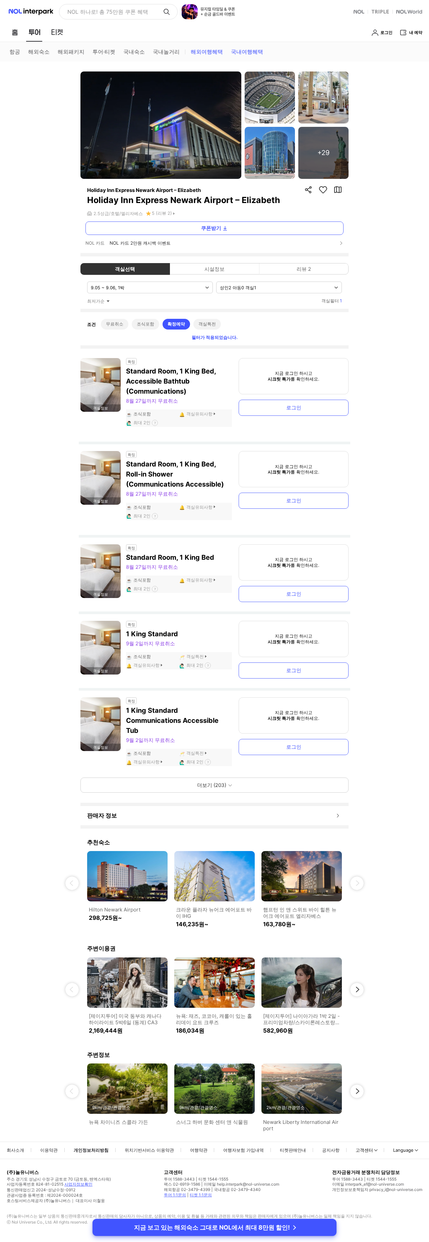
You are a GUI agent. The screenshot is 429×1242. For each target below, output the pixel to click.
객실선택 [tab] (125, 269)
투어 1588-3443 (179, 1179)
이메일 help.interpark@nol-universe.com (241, 1184)
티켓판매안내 (293, 1150)
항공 (14, 51)
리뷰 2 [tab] (304, 269)
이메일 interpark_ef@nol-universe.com (368, 1184)
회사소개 (15, 1150)
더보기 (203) (211, 785)
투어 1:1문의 (175, 1194)
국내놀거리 (166, 51)
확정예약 (176, 324)
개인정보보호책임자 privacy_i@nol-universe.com (377, 1189)
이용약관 (49, 1150)
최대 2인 (141, 422)
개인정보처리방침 (91, 1150)
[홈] (14, 32)
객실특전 (207, 324)
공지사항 (331, 1150)
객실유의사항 (199, 413)
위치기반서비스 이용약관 (149, 1150)
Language (403, 1150)
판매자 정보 (102, 815)
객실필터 (331, 300)
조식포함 (145, 324)
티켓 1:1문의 (201, 1194)
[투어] (34, 32)
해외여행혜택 (207, 51)
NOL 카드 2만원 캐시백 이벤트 (140, 243)
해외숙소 (39, 51)
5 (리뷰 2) (162, 213)
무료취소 (114, 324)
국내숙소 (134, 51)
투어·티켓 (104, 51)
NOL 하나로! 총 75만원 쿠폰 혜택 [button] (107, 11)
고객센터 (364, 1150)
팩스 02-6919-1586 (182, 1184)
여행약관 (198, 1150)
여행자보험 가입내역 (243, 1150)
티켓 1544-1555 (213, 1179)
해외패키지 (71, 51)
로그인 (293, 407)
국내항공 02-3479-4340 (237, 1189)
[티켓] (57, 32)
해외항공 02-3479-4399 (187, 1189)
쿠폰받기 (211, 228)
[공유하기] (308, 189)
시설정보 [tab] (214, 269)
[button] (72, 883)
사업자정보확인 (78, 1184)
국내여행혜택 (247, 51)
